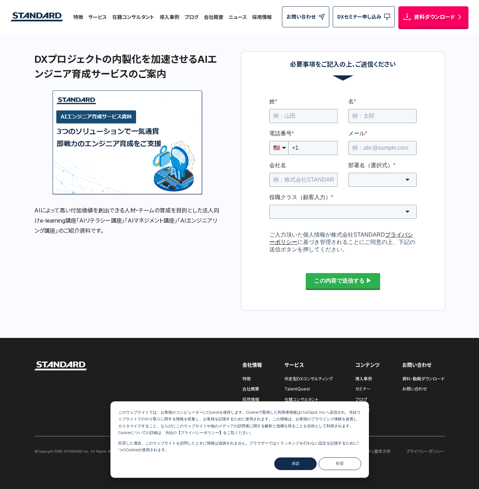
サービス (97, 16)
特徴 (78, 16)
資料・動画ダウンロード (423, 378)
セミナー (363, 389)
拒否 (340, 463)
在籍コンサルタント (133, 16)
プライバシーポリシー (200, 432)
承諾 (295, 463)
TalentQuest (297, 389)
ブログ (191, 16)
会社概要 (213, 16)
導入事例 (169, 16)
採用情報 (262, 16)
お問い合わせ (414, 389)
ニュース (238, 16)
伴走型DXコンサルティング (308, 378)
